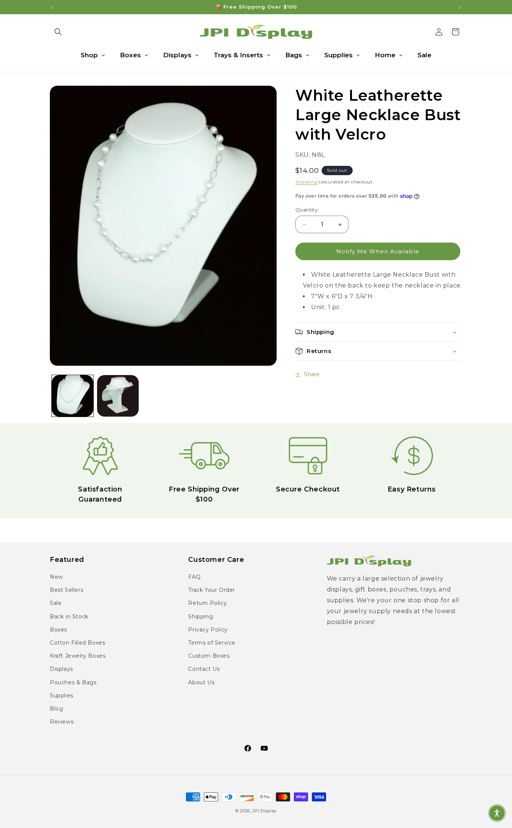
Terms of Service (211, 643)
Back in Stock (69, 616)
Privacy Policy (208, 630)
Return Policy (207, 603)
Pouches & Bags (73, 682)
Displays (61, 669)
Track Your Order (211, 590)
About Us (201, 682)
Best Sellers (66, 590)
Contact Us (204, 669)
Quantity (306, 210)
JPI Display (264, 810)
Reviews (61, 722)
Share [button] (312, 374)
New (56, 577)
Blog (56, 709)
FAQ (194, 577)
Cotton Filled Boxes (77, 643)
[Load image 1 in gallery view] (72, 396)
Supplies (61, 695)
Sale (55, 603)
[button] (58, 32)
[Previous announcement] (52, 7)
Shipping (306, 182)
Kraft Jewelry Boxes (77, 656)
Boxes (58, 630)
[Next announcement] (459, 7)
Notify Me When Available (377, 251)
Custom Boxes (208, 656)
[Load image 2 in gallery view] (118, 396)
